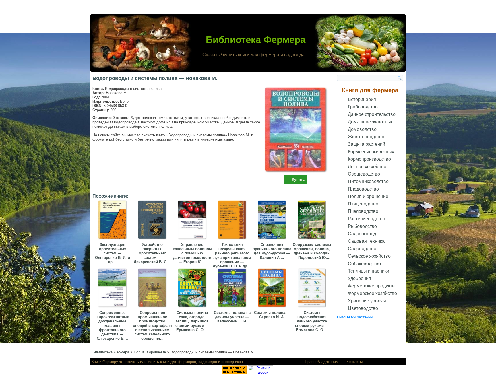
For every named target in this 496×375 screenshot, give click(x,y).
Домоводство (362, 129)
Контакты (354, 362)
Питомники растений (355, 317)
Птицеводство (363, 203)
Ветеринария (362, 99)
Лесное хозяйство (367, 166)
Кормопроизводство (369, 159)
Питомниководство (368, 181)
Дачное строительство (372, 114)
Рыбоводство (362, 226)
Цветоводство (363, 308)
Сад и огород (362, 233)
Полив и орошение (368, 196)
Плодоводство (363, 188)
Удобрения (359, 278)
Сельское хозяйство (369, 256)
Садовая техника (366, 241)
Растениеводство (366, 218)
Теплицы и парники (368, 271)
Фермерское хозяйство (372, 293)
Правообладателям (321, 362)
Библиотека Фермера (255, 39)
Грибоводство (363, 106)
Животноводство (366, 136)
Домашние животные (371, 121)
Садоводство (362, 248)
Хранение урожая (367, 300)
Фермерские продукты (372, 285)
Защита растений (366, 144)
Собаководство (364, 263)
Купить (298, 179)
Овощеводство (364, 174)
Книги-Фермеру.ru (107, 362)
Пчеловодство (363, 211)
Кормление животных (371, 151)
